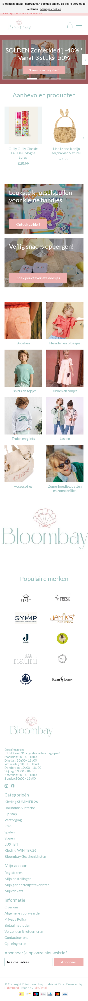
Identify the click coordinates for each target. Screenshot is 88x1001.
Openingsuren (15, 943)
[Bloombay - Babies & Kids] (20, 25)
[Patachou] (62, 659)
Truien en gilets (23, 438)
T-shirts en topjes (23, 391)
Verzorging (13, 820)
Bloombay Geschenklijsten (25, 856)
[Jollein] (26, 639)
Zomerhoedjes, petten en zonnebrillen (65, 488)
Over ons (12, 907)
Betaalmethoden (17, 925)
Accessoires (23, 486)
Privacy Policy (16, 919)
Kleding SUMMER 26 (21, 801)
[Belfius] (43, 994)
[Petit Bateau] (26, 679)
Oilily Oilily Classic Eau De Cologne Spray (23, 152)
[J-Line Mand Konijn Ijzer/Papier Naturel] (64, 125)
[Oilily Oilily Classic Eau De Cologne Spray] (23, 125)
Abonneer (68, 962)
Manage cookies (50, 9)
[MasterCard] (57, 994)
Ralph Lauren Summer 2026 (44, 70)
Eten (8, 826)
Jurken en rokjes (64, 391)
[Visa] (65, 994)
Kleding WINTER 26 (20, 850)
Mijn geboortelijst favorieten (27, 885)
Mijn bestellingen (18, 878)
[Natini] (26, 659)
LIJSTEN (11, 844)
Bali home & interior (20, 807)
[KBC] (50, 994)
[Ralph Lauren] (62, 679)
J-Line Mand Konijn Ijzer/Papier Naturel (65, 150)
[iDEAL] (21, 994)
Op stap (11, 814)
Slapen (10, 838)
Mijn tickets (14, 891)
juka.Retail (40, 988)
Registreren (14, 872)
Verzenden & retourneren (24, 931)
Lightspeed (12, 988)
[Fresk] (62, 598)
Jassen (65, 438)
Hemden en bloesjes (64, 343)
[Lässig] (62, 639)
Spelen (10, 832)
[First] (26, 598)
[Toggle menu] (78, 25)
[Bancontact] (28, 994)
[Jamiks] (62, 618)
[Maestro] (36, 994)
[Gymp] (26, 618)
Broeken (23, 343)
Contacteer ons (16, 937)
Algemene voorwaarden (23, 913)
